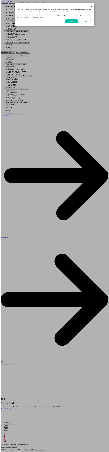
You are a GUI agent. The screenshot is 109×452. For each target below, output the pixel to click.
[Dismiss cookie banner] (91, 6)
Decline (85, 21)
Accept (71, 21)
